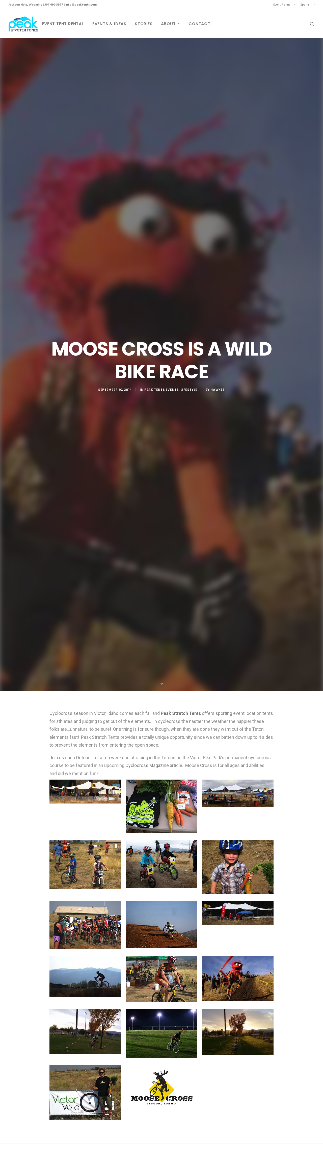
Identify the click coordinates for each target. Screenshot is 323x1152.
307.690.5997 (53, 4)
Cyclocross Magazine (147, 765)
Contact (199, 24)
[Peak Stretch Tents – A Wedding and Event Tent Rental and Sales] (23, 23)
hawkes (217, 390)
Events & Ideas (109, 24)
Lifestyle (189, 390)
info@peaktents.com (81, 4)
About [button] (168, 24)
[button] (312, 24)
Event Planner (282, 4)
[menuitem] (285, 5)
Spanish (305, 4)
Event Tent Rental (63, 24)
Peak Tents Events (161, 390)
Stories (144, 24)
